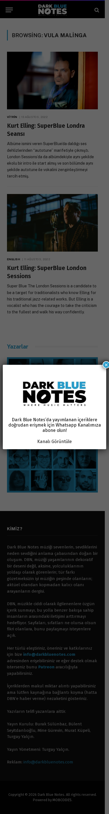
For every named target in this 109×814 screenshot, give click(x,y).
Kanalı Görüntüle (54, 441)
